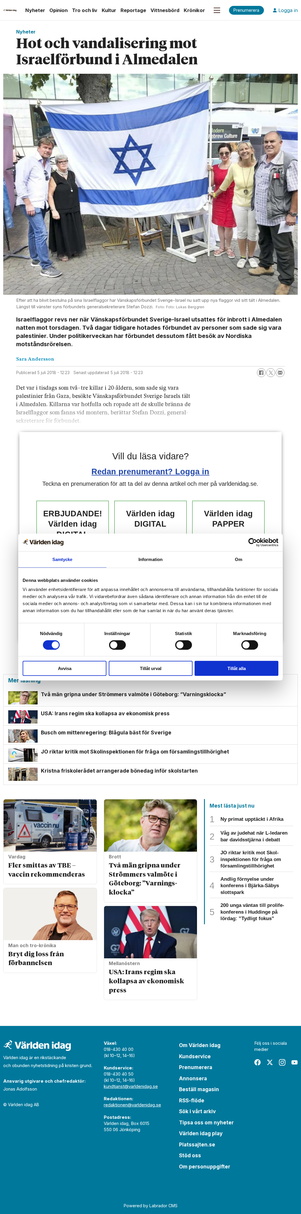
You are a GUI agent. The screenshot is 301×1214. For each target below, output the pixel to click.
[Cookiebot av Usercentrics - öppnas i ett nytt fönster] (252, 542)
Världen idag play (201, 1133)
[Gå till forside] (9, 10)
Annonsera (193, 1078)
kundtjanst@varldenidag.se (131, 1086)
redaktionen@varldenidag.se (132, 1105)
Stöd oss (190, 1155)
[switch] (117, 644)
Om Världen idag (199, 1045)
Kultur (109, 10)
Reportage (133, 10)
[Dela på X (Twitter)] (270, 372)
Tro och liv (84, 10)
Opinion (58, 10)
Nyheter (35, 10)
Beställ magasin (199, 1089)
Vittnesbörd (164, 10)
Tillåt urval (150, 668)
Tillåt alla (237, 668)
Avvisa (64, 668)
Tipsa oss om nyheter (206, 1123)
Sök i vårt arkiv (197, 1111)
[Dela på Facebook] (261, 372)
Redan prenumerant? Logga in (150, 471)
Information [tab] (150, 559)
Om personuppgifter (204, 1167)
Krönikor (194, 10)
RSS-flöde (191, 1101)
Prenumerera (195, 1067)
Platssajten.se (197, 1145)
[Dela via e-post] (280, 372)
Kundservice (195, 1056)
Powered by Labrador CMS (151, 1205)
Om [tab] (238, 559)
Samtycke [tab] (62, 559)
